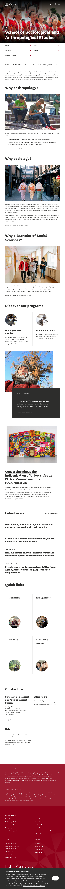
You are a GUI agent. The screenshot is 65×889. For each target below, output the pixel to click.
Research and (41, 831)
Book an (9, 857)
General (9, 819)
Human (39, 828)
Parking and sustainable (12, 847)
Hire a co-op (11, 825)
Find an (9, 822)
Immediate (11, 831)
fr (45, 4)
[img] (11, 4)
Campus (9, 843)
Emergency (11, 828)
